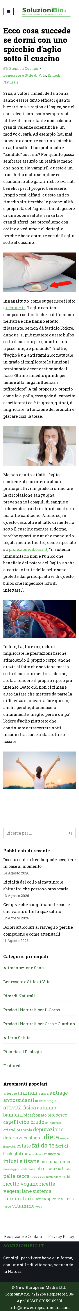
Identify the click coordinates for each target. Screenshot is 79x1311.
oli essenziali (50, 1168)
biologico (57, 1115)
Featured (11, 1065)
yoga (38, 1206)
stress (67, 1199)
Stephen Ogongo (23, 68)
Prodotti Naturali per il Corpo (31, 1009)
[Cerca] (71, 833)
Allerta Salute (17, 1037)
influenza (52, 1154)
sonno (40, 1198)
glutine (20, 1153)
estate (23, 1145)
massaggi (10, 1169)
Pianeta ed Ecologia (22, 1051)
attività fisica (19, 1107)
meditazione (27, 1169)
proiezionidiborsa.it (28, 549)
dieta (51, 1136)
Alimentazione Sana (23, 967)
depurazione (48, 1129)
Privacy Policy (61, 1236)
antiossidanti (18, 1100)
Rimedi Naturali (19, 995)
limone (65, 1161)
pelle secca (16, 1176)
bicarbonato (35, 1115)
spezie (53, 1198)
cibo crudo (31, 1122)
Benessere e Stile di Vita (24, 75)
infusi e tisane (21, 1161)
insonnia (48, 1161)
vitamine (23, 1205)
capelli (10, 1122)
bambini (13, 1114)
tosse (7, 1206)
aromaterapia (46, 1101)
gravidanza (36, 1154)
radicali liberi (38, 1177)
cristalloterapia (17, 1129)
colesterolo (53, 1123)
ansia (43, 1093)
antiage (59, 1092)
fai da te (43, 1145)
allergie (10, 1093)
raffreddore (53, 1177)
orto (67, 1169)
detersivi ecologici (23, 1137)
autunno (46, 1107)
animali (28, 1092)
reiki (66, 1177)
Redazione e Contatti (23, 1236)
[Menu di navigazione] (8, 11)
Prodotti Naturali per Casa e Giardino (39, 1023)
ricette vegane (20, 1183)
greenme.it (14, 307)
